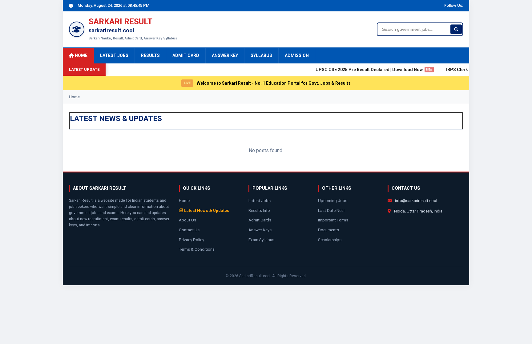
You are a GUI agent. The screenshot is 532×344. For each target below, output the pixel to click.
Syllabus (261, 55)
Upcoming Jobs (332, 200)
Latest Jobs (114, 55)
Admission (297, 55)
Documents (328, 229)
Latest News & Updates (206, 210)
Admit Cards (259, 219)
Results (150, 55)
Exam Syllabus (261, 239)
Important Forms (333, 219)
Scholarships (329, 239)
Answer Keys (260, 229)
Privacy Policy (191, 239)
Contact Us (189, 229)
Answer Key (225, 55)
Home (80, 55)
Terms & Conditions (197, 249)
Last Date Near (331, 210)
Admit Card (185, 55)
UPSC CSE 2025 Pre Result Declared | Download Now (369, 69)
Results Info (259, 210)
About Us (187, 219)
